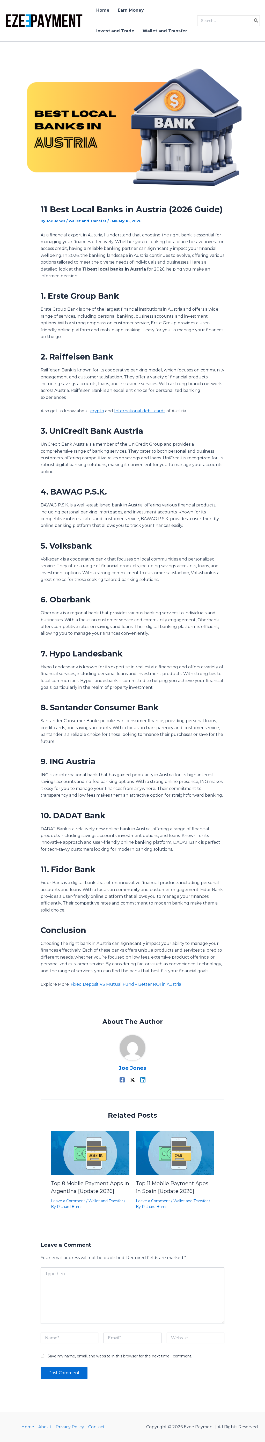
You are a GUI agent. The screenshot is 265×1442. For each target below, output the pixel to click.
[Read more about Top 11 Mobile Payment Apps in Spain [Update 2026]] (175, 1152)
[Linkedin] (142, 1079)
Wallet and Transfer (87, 221)
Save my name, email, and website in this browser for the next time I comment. (120, 1356)
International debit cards (139, 410)
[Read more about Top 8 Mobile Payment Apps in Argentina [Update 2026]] (90, 1152)
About (44, 1426)
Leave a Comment (68, 1201)
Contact (96, 1426)
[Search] (256, 21)
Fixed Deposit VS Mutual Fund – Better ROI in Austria (126, 984)
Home (27, 1426)
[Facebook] (122, 1079)
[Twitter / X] (132, 1079)
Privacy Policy (70, 1426)
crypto (97, 410)
